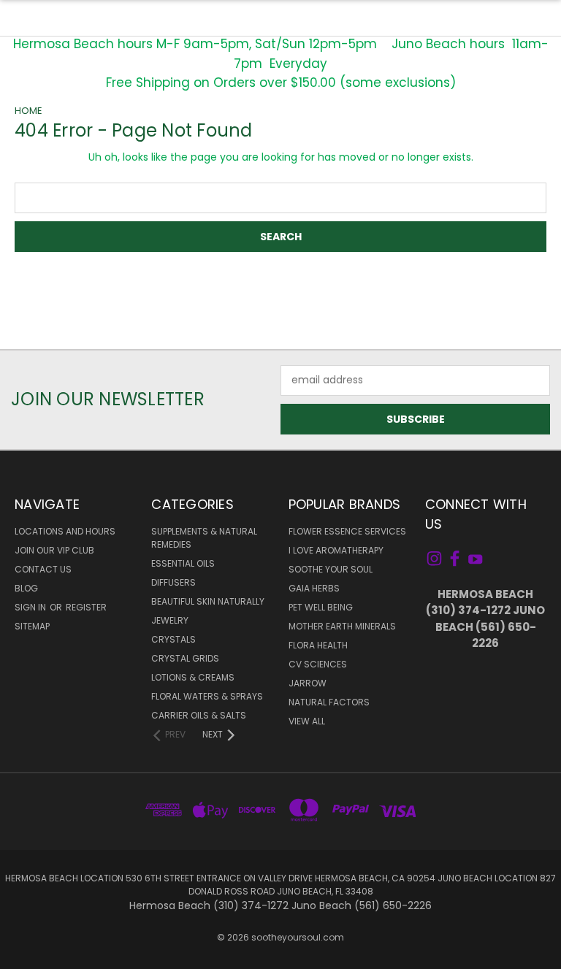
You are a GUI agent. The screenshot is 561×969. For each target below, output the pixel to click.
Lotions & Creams (192, 677)
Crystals (173, 639)
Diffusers (173, 582)
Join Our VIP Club (54, 550)
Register (86, 607)
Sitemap (32, 626)
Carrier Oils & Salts (198, 715)
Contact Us (43, 569)
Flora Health (318, 645)
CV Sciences (318, 664)
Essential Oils (183, 563)
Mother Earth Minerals (342, 626)
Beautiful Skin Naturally (207, 601)
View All (307, 721)
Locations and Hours (65, 531)
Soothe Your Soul (331, 569)
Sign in (31, 607)
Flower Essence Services (347, 531)
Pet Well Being (321, 607)
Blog (26, 588)
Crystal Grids (185, 658)
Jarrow (308, 683)
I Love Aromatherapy (336, 550)
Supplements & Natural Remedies (204, 538)
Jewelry (169, 620)
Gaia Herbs (314, 588)
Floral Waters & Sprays (207, 696)
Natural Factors (329, 702)
